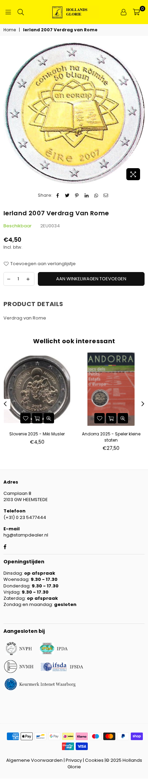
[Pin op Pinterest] (77, 195)
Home (9, 30)
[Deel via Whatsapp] (96, 195)
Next (143, 404)
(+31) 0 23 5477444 (24, 517)
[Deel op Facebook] (57, 195)
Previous (5, 404)
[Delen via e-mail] (105, 195)
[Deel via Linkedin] (86, 195)
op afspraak (39, 573)
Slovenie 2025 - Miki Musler (37, 434)
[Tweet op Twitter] (67, 195)
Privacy (74, 760)
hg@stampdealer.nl (25, 535)
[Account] (123, 12)
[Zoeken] (20, 12)
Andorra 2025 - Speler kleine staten (111, 437)
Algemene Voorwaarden (34, 760)
